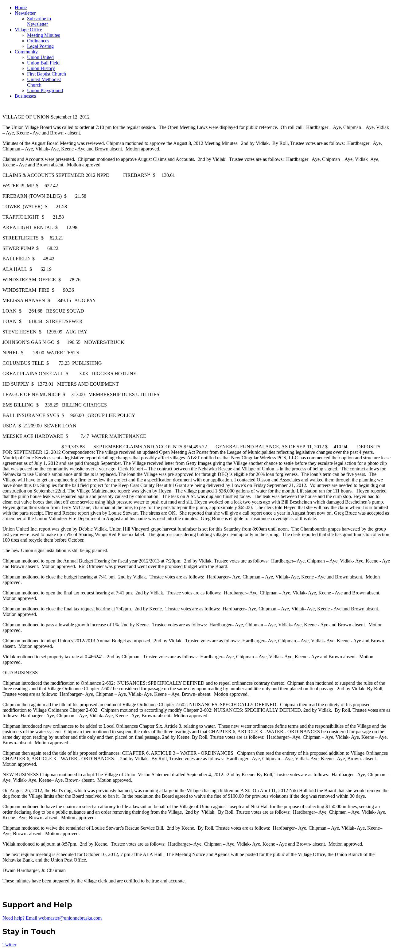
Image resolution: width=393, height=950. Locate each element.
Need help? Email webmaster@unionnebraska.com (52, 918)
